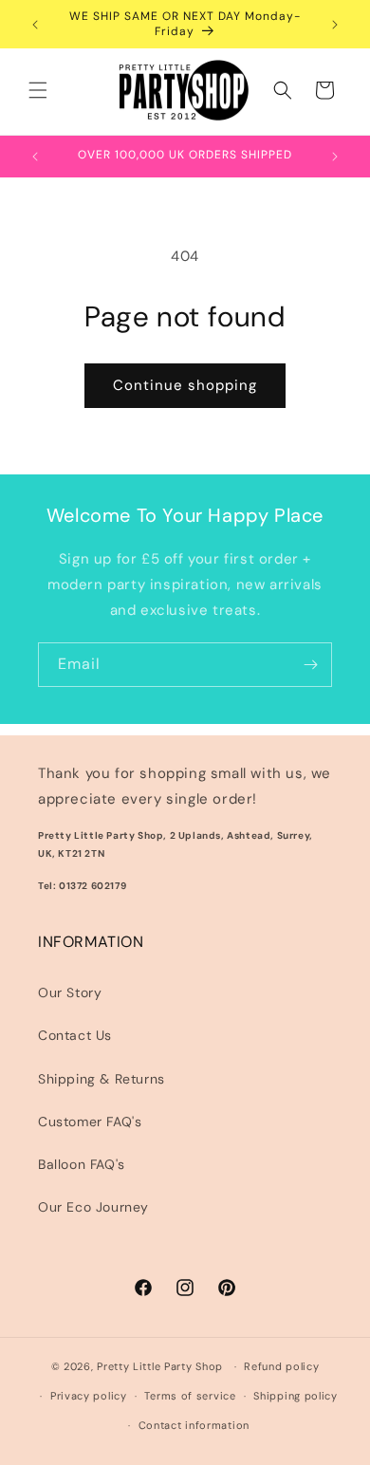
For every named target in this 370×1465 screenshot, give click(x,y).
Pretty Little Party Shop (160, 1366)
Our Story (70, 992)
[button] (38, 90)
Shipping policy (295, 1395)
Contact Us (75, 1035)
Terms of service (189, 1395)
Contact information (194, 1425)
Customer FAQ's (89, 1121)
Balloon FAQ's (81, 1164)
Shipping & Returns (101, 1078)
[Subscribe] (310, 664)
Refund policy (281, 1366)
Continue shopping (185, 385)
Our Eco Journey (93, 1206)
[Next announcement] (335, 25)
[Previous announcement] (35, 25)
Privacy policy (88, 1395)
